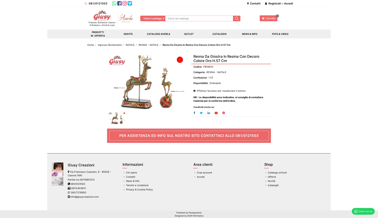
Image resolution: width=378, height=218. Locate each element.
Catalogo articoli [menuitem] (277, 172)
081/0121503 (97, 3)
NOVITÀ (128, 33)
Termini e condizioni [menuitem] (137, 185)
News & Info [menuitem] (133, 180)
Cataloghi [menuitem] (273, 185)
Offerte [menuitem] (272, 176)
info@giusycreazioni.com (85, 196)
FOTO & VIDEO (280, 33)
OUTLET (189, 33)
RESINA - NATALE (149, 44)
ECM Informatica (195, 215)
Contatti (254, 3)
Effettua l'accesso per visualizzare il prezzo (221, 90)
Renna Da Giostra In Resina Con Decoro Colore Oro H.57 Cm (196, 44)
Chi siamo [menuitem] (131, 172)
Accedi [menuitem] (201, 176)
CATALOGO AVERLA (158, 33)
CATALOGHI (219, 33)
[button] (236, 18)
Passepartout (195, 212)
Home (90, 44)
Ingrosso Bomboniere (110, 44)
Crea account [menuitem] (204, 172)
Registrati (274, 3)
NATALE (130, 44)
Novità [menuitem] (271, 180)
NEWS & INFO (249, 33)
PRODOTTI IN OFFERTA (98, 34)
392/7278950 (78, 192)
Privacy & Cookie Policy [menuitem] (139, 189)
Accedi (288, 3)
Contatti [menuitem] (130, 176)
